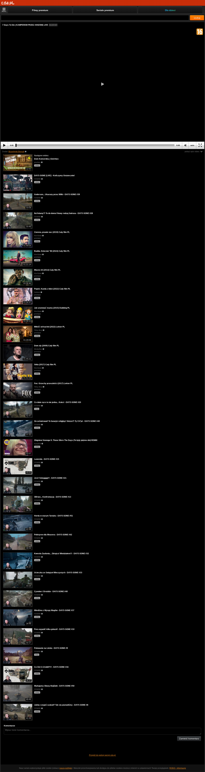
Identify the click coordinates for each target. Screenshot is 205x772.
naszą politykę (65, 768)
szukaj (197, 17)
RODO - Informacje (177, 768)
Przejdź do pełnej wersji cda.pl (102, 755)
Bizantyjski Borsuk (16, 151)
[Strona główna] (8, 3)
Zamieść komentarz (189, 738)
